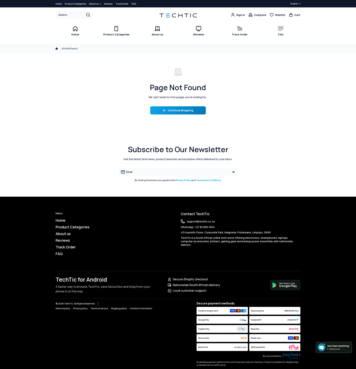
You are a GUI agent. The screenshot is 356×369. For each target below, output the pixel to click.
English (294, 3)
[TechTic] (178, 14)
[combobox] (74, 15)
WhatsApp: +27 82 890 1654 (198, 227)
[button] (294, 15)
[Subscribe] (233, 172)
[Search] (88, 15)
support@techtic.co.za (201, 221)
